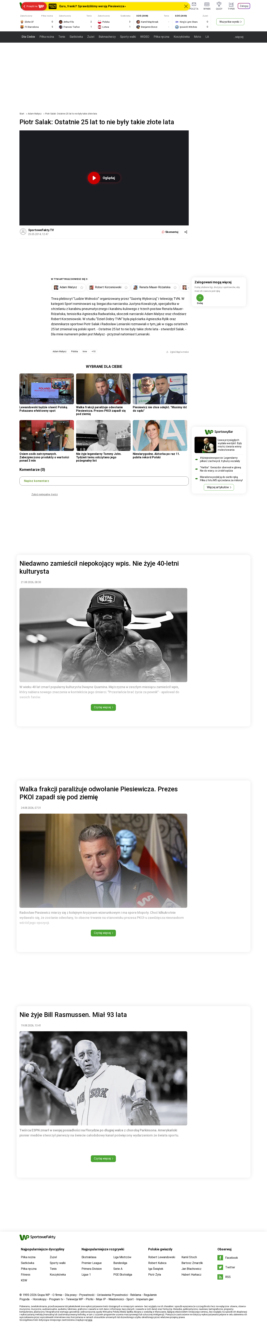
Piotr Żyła (154, 1274)
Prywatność (87, 1295)
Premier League (92, 1263)
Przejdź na (32, 6)
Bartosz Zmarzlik (192, 1263)
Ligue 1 (86, 1274)
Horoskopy (39, 1299)
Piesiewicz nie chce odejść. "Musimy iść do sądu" (160, 409)
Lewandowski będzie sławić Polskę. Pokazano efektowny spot (43, 409)
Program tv (56, 1299)
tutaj (90, 1320)
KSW (24, 1280)
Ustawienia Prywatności (112, 1295)
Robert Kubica (157, 1263)
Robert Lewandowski (161, 1257)
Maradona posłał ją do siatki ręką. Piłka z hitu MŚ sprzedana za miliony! (221, 479)
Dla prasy (71, 1295)
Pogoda (24, 1299)
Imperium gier (144, 1299)
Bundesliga (120, 1263)
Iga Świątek (155, 1269)
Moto (197, 36)
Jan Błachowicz (191, 1269)
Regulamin (150, 1295)
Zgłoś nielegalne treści (44, 494)
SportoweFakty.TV (41, 230)
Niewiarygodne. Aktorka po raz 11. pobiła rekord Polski (156, 455)
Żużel (90, 36)
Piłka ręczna (161, 36)
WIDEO (144, 36)
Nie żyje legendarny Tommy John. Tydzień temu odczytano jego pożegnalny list (98, 457)
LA (207, 36)
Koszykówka (182, 36)
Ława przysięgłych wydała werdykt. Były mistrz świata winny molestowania (230, 445)
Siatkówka (76, 36)
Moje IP (101, 1299)
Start (21, 113)
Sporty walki (128, 36)
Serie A (117, 1269)
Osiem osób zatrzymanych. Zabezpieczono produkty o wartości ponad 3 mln (44, 457)
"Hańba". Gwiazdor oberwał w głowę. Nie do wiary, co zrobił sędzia (221, 469)
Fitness (25, 1274)
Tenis (61, 36)
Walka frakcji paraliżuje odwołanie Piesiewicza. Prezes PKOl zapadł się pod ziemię (101, 411)
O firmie (57, 1295)
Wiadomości (116, 1299)
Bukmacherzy (107, 36)
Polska (74, 351)
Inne (85, 351)
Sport (130, 1299)
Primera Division (92, 1269)
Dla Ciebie (28, 36)
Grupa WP (43, 1295)
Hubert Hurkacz (191, 1274)
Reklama (135, 1295)
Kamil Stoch (189, 1257)
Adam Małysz (35, 113)
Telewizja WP (74, 1299)
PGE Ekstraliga (122, 1274)
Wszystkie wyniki (229, 21)
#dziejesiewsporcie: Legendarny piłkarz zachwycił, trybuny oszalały (220, 459)
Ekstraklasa (89, 1257)
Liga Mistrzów (122, 1257)
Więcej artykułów (218, 487)
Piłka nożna (46, 36)
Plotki (89, 1299)
